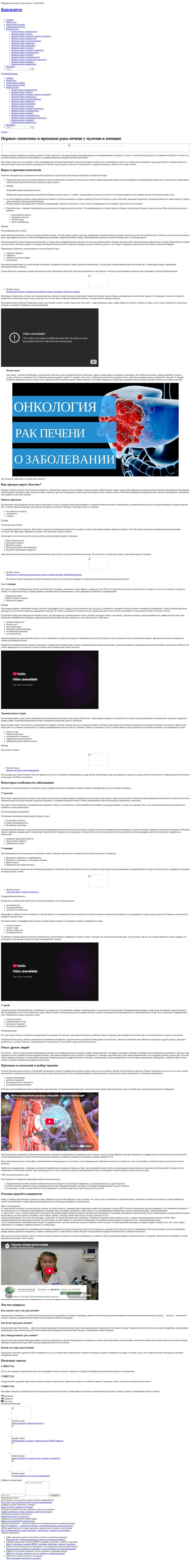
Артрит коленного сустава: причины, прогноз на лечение (26, 1512)
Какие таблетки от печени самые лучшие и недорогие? (35, 1458)
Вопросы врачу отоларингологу (25, 57)
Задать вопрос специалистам (24, 31)
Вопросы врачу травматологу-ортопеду (28, 59)
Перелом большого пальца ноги (15, 1516)
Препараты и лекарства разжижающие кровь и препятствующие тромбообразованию (44, 574)
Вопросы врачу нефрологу (23, 43)
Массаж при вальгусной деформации (22, 770)
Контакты (10, 66)
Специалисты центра (15, 27)
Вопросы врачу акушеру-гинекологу (27, 50)
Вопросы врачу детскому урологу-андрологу (31, 36)
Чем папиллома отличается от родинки (23, 1558)
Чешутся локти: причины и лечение (17, 1507)
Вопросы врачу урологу (22, 34)
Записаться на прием (15, 24)
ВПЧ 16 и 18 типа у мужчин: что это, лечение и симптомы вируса (35, 1553)
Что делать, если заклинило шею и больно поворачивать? (26, 1502)
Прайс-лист (11, 22)
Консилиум (11, 9)
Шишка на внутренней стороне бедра (17, 1521)
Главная (9, 20)
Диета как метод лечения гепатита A (22, 892)
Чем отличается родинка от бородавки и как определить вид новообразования (41, 1549)
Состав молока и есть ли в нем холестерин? (30, 1476)
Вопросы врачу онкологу (22, 55)
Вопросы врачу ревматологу (24, 64)
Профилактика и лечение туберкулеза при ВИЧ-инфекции (37, 1441)
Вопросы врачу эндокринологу (25, 52)
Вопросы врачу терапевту (22, 62)
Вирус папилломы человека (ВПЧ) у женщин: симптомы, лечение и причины (40, 1544)
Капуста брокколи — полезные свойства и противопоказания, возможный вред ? (37, 1526)
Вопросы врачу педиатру (22, 48)
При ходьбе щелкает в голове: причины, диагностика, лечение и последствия (35, 1530)
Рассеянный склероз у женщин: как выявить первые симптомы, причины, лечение (43, 291)
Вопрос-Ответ (12, 29)
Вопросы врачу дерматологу (24, 38)
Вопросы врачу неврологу (23, 45)
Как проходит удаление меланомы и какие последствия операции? (35, 1539)
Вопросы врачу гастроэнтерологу (26, 41)
